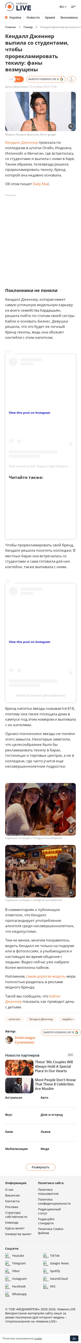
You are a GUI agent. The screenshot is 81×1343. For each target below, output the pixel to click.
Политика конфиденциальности (54, 1201)
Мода (45, 1149)
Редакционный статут (49, 1211)
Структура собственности (16, 1215)
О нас (9, 1190)
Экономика (69, 17)
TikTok (55, 1256)
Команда (11, 1222)
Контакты (12, 1201)
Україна (15, 17)
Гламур (28, 27)
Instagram (19, 1279)
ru (62, 7)
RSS (53, 1286)
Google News (59, 1263)
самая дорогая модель (45, 976)
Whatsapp (19, 1294)
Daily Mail (41, 183)
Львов (46, 1132)
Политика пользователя (48, 1192)
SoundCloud (59, 1279)
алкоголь (14, 1019)
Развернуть (40, 1167)
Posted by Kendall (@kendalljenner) (40, 695)
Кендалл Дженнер (21, 142)
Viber (16, 1271)
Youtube (18, 1256)
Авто (44, 1097)
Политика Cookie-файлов (51, 1231)
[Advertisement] (40, 239)
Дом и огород (52, 1115)
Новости (33, 17)
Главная (10, 27)
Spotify (55, 1271)
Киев (9, 1132)
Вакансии (12, 1195)
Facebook (19, 1286)
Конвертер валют (18, 1234)
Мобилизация (16, 1149)
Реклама (11, 1207)
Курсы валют (15, 1228)
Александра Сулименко (25, 1040)
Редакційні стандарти (46, 1221)
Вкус (8, 1115)
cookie (38, 1338)
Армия (50, 17)
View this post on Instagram (29, 412)
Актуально (13, 1097)
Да (74, 1338)
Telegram (19, 1263)
